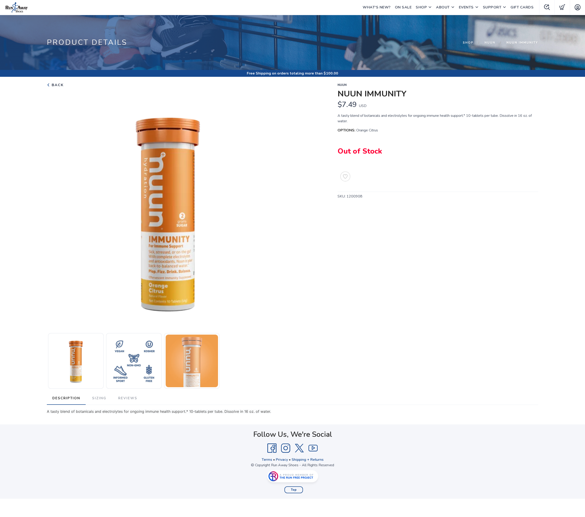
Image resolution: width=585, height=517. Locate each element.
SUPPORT (492, 7)
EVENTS (466, 7)
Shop (468, 43)
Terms (267, 459)
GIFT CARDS (522, 7)
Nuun (489, 43)
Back (57, 85)
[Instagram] (285, 448)
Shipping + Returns (308, 459)
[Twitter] (299, 448)
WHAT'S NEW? (377, 7)
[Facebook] (272, 448)
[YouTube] (313, 448)
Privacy (282, 459)
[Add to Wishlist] (345, 176)
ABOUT (443, 7)
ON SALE (403, 7)
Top (294, 490)
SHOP (421, 7)
